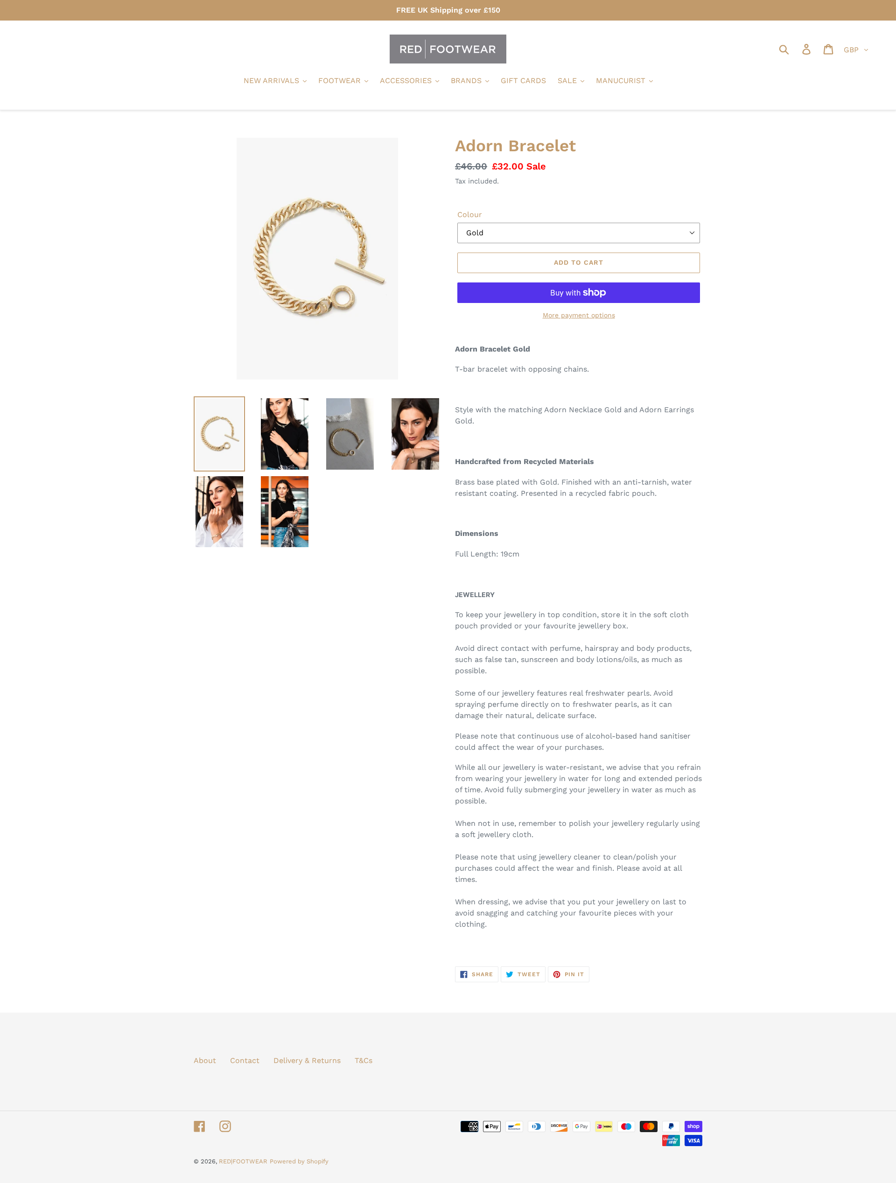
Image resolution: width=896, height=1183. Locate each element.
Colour (469, 214)
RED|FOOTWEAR (243, 1161)
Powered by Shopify (299, 1161)
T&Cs (363, 1060)
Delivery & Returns (307, 1060)
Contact (244, 1060)
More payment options (579, 315)
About (205, 1060)
